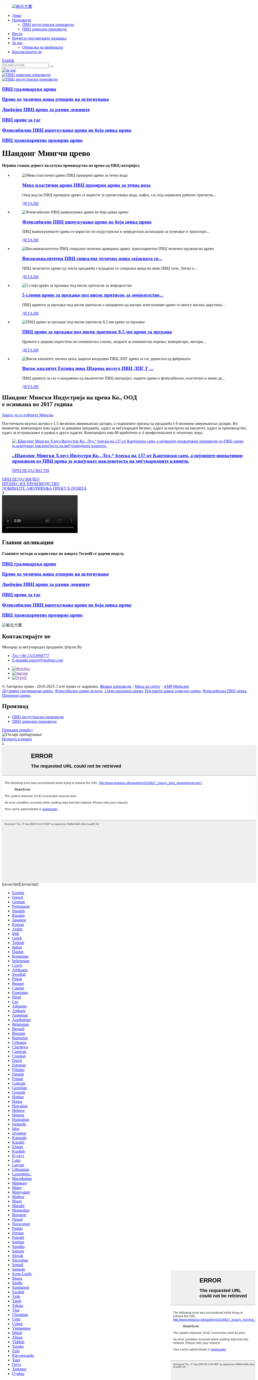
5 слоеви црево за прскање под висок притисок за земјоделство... (92, 295)
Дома (16, 15)
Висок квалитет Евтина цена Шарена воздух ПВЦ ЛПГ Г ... (87, 368)
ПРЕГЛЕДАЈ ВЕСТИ (30, 470)
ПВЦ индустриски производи (48, 24)
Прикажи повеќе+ (17, 730)
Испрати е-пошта (17, 739)
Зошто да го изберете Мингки (27, 415)
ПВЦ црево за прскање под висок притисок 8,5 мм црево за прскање (97, 331)
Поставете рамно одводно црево (173, 691)
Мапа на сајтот (147, 686)
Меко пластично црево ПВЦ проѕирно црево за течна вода (86, 185)
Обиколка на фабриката (42, 47)
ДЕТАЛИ (30, 203)
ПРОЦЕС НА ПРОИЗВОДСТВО (30, 484)
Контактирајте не (27, 52)
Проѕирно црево (16, 695)
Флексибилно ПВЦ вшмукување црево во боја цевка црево (87, 222)
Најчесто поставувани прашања (39, 38)
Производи (21, 20)
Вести (17, 34)
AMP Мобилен (176, 686)
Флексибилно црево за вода (78, 691)
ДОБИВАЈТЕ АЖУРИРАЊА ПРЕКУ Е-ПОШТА (44, 488)
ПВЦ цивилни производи (44, 29)
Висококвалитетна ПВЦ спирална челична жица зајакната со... (92, 258)
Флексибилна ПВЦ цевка (224, 691)
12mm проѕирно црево (123, 691)
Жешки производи (116, 686)
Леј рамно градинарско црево (27, 691)
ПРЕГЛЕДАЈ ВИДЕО (21, 479)
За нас (17, 43)
